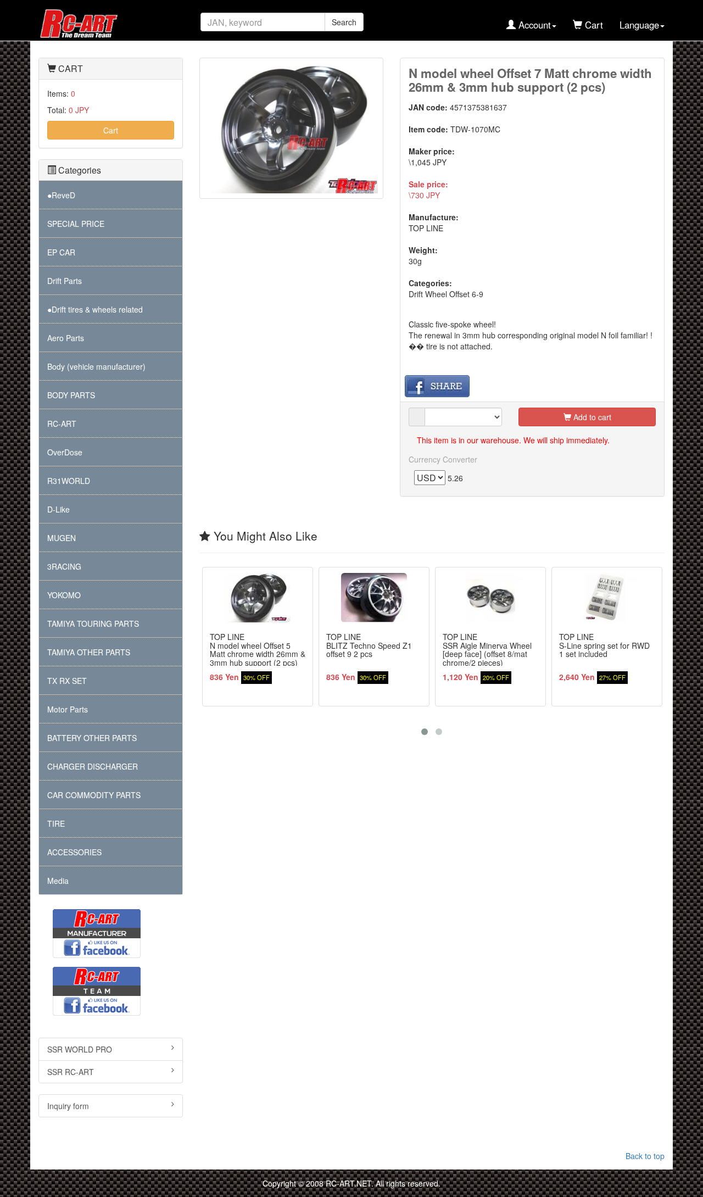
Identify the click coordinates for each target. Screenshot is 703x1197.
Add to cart (591, 416)
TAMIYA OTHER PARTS (88, 652)
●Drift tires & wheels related (95, 309)
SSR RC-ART (70, 1071)
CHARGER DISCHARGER (92, 766)
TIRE (56, 823)
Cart (110, 130)
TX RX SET (67, 680)
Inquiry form (68, 1105)
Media (58, 880)
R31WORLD (68, 480)
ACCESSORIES (74, 852)
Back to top (645, 1155)
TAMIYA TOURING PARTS (93, 623)
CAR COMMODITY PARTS (94, 794)
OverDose (64, 452)
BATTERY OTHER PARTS (92, 737)
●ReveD (61, 195)
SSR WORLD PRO (79, 1049)
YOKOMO (64, 594)
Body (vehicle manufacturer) (96, 366)
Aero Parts (65, 337)
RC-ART (61, 423)
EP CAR (61, 252)
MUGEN (61, 537)
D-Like (58, 509)
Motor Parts (67, 709)
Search (344, 21)
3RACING (64, 566)
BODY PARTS (71, 394)
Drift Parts (64, 280)
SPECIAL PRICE (75, 223)
